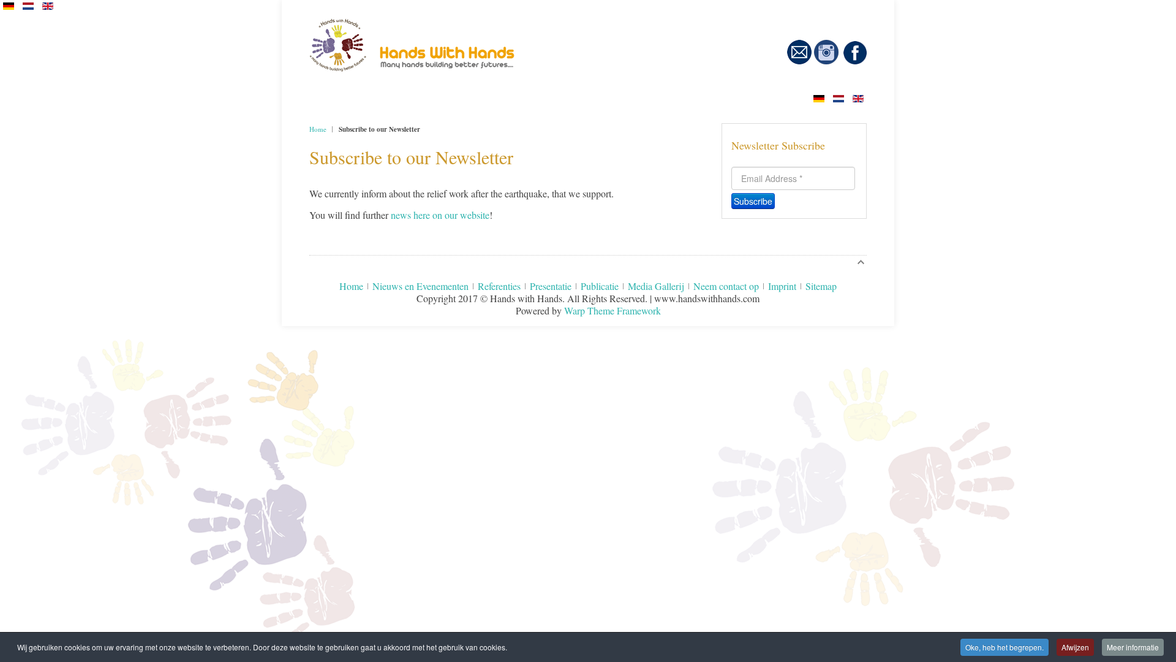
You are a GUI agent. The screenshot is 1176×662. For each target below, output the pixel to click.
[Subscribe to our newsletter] (799, 61)
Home (317, 129)
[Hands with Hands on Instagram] (826, 61)
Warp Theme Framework (612, 310)
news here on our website (440, 214)
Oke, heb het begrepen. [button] (1004, 647)
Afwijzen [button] (1075, 647)
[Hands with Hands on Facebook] (855, 61)
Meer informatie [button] (1133, 647)
